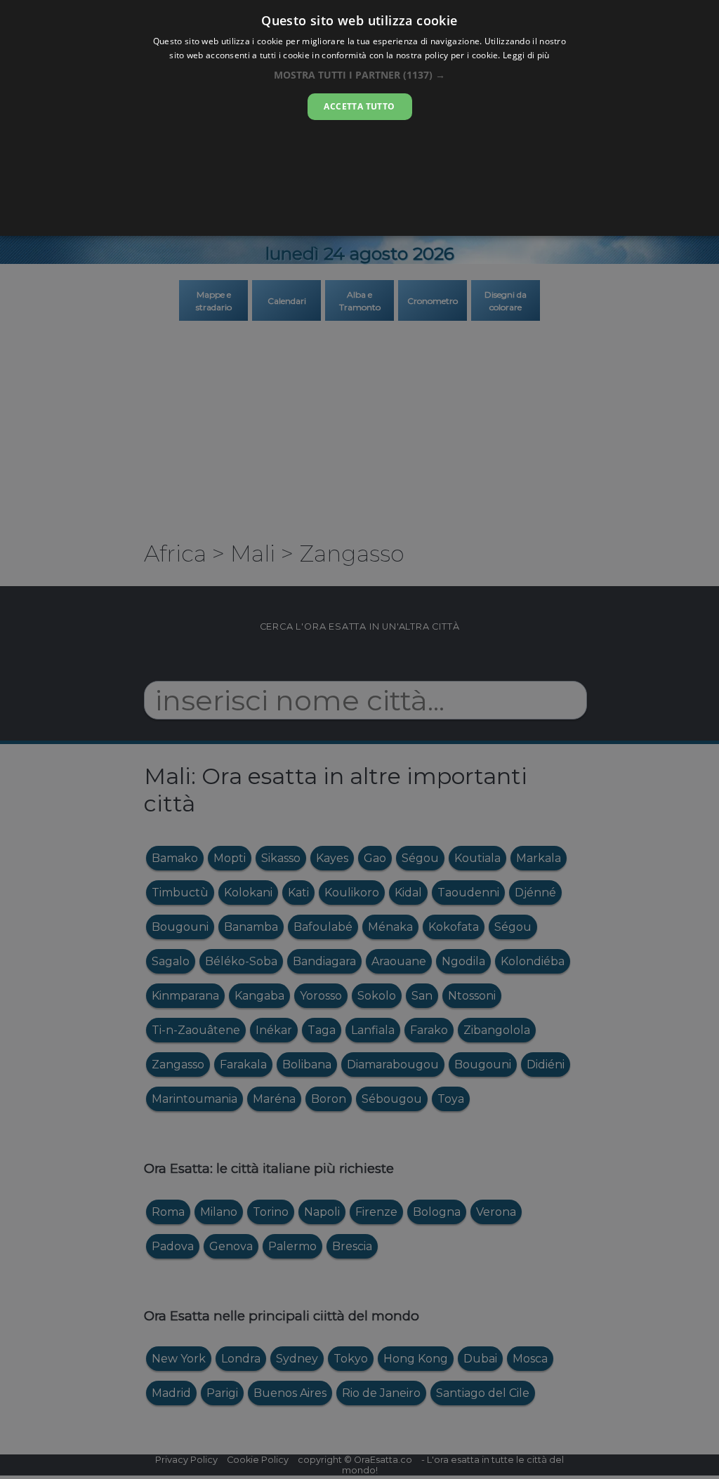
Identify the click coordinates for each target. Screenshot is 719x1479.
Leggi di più (526, 55)
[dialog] (359, 118)
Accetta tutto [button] (359, 106)
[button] (359, 74)
